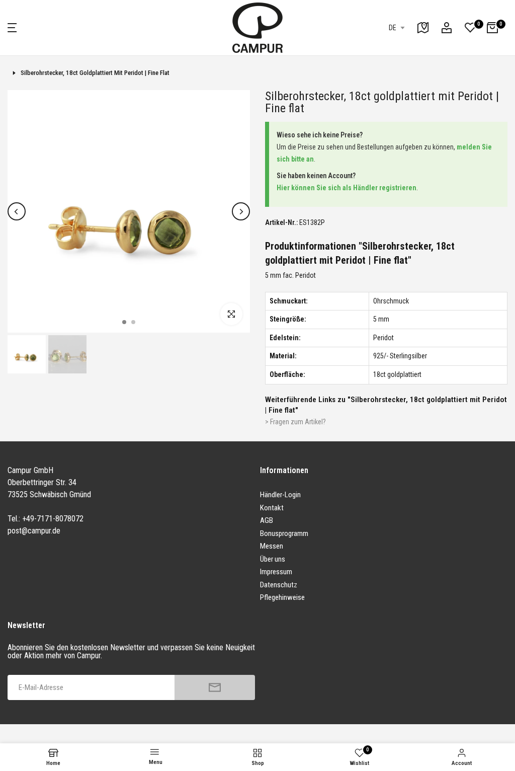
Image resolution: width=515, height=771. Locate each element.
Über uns (272, 559)
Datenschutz (278, 584)
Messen (271, 546)
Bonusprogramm (284, 533)
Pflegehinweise (282, 597)
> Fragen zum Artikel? (295, 422)
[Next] (241, 211)
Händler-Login (280, 494)
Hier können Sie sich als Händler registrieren (346, 188)
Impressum (276, 571)
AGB (266, 520)
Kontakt (272, 507)
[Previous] (17, 211)
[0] (470, 27)
